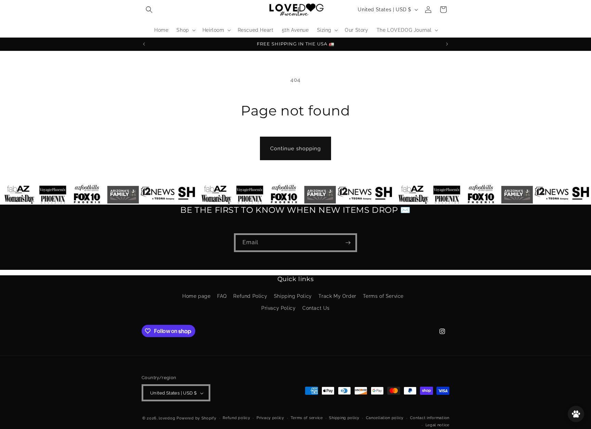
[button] (149, 9)
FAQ (222, 296)
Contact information (429, 418)
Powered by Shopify (196, 418)
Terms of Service (383, 296)
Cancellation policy (385, 418)
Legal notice (437, 425)
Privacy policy (270, 418)
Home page (196, 296)
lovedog (167, 418)
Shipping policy (344, 418)
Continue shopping (295, 149)
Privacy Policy (278, 307)
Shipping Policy (293, 296)
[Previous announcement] (144, 44)
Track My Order (337, 296)
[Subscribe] (347, 242)
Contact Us (316, 307)
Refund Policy (250, 296)
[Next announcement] (447, 44)
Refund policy (236, 418)
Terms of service (307, 418)
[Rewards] (576, 414)
